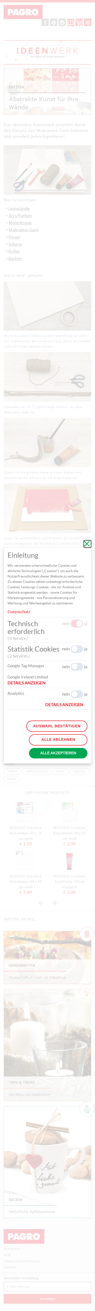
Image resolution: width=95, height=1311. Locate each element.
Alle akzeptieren (58, 753)
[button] (29, 683)
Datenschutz (19, 611)
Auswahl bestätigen (57, 726)
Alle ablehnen (58, 739)
